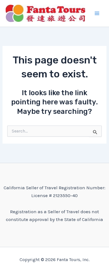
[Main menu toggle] (97, 13)
